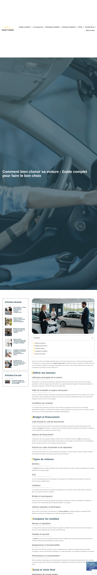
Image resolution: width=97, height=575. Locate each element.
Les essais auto (38, 27)
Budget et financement (41, 345)
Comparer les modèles (41, 351)
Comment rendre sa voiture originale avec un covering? (18, 382)
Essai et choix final (40, 354)
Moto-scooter (90, 30)
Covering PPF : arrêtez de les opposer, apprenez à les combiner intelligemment (19, 310)
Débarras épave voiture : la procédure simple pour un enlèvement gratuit (19, 319)
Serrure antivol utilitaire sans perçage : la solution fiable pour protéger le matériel (19, 341)
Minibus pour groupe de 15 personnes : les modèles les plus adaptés (19, 330)
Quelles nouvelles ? (25, 27)
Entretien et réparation (69, 27)
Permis (80, 27)
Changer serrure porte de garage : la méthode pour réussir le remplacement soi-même (19, 352)
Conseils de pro (89, 27)
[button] (92, 338)
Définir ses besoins (40, 343)
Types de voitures (40, 348)
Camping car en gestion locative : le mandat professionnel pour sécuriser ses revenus (19, 363)
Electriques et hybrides (53, 27)
